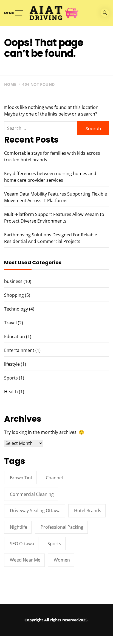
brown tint (21, 478)
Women (62, 560)
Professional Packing (62, 527)
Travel (10, 323)
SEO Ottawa (22, 544)
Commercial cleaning (32, 494)
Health (11, 392)
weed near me (25, 560)
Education (14, 336)
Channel (54, 478)
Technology (16, 309)
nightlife (18, 527)
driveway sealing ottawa (35, 510)
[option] (56, 624)
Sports (11, 378)
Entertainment (19, 350)
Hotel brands (87, 510)
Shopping (14, 295)
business (13, 281)
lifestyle (12, 364)
